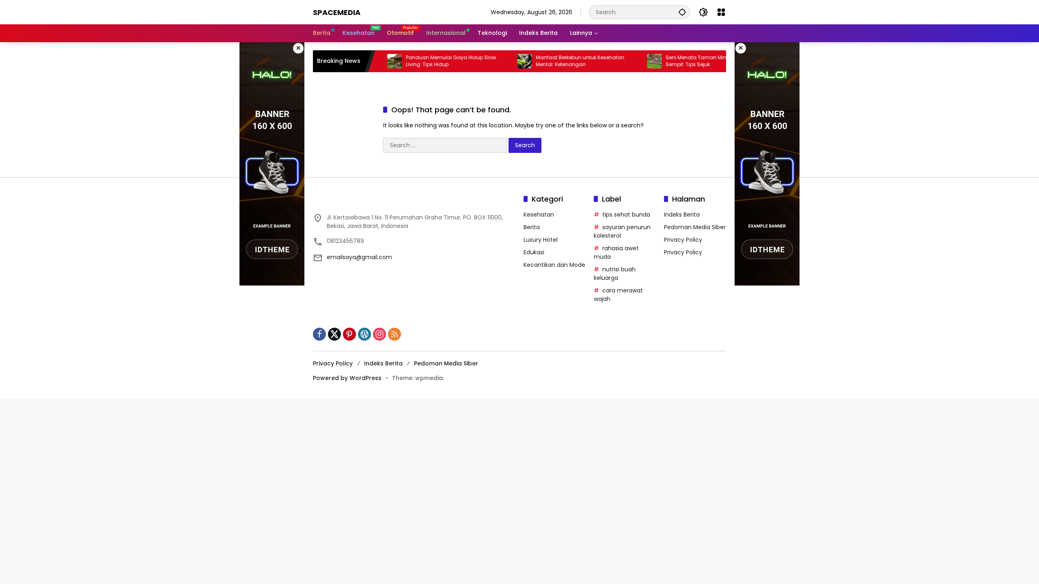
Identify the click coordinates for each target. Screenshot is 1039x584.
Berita (532, 227)
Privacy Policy (683, 240)
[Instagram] (379, 334)
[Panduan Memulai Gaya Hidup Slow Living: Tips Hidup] (384, 61)
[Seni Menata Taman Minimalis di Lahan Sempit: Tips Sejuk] (643, 61)
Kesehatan (539, 214)
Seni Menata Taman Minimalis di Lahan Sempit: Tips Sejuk (704, 61)
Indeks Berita (682, 214)
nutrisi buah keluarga (615, 273)
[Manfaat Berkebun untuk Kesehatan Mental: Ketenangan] (514, 61)
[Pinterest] (349, 334)
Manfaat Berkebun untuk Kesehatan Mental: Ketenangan (569, 61)
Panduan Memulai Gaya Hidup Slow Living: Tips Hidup (440, 61)
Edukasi (534, 252)
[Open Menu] (721, 12)
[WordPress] (364, 334)
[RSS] (394, 334)
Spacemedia (336, 12)
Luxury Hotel (541, 240)
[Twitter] (334, 334)
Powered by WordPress (347, 378)
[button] (682, 12)
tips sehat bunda (626, 214)
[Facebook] (319, 334)
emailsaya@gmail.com (359, 257)
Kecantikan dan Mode (554, 265)
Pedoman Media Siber (695, 227)
